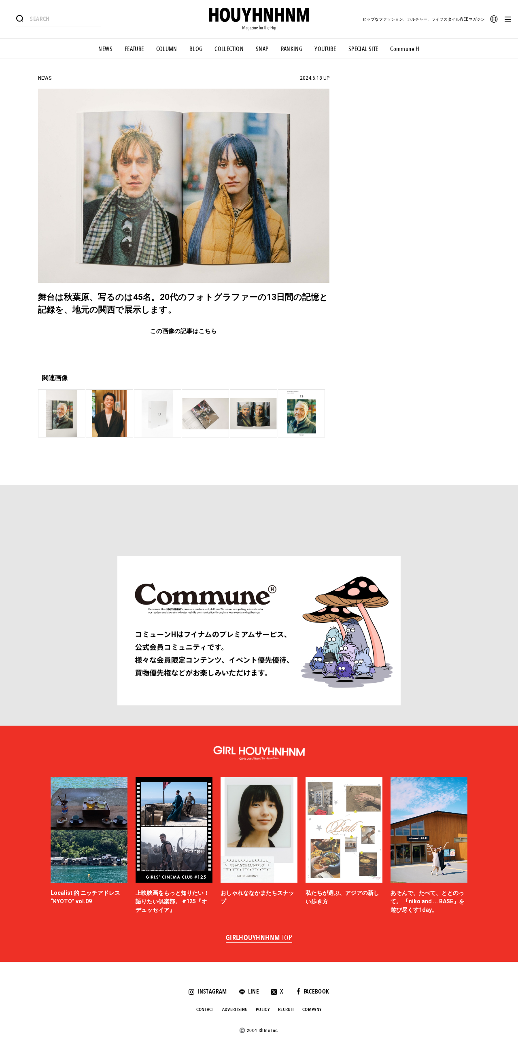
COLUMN (166, 49)
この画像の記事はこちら (183, 331)
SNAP (262, 49)
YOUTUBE (325, 49)
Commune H (404, 49)
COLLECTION (229, 49)
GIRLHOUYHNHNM (259, 938)
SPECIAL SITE (363, 49)
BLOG (196, 49)
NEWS (105, 49)
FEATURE (134, 49)
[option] (89, 846)
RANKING (292, 49)
